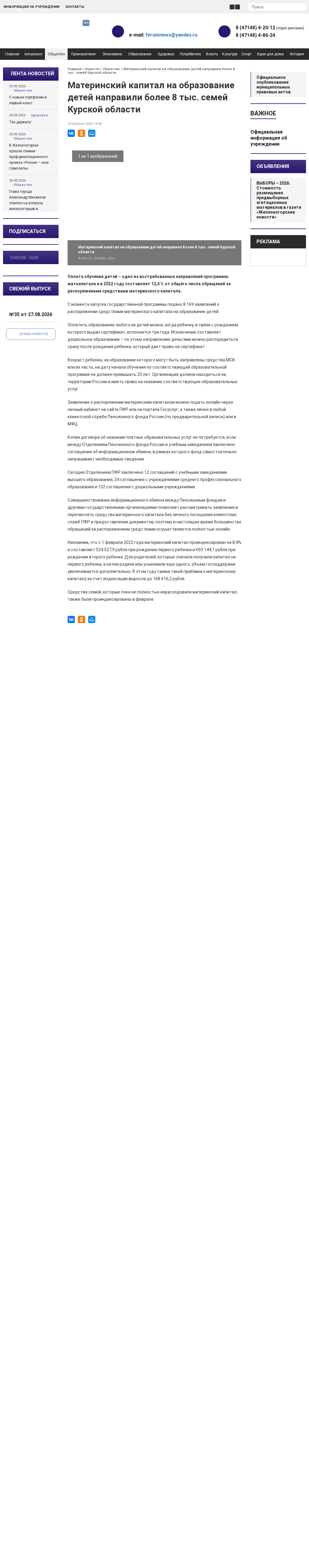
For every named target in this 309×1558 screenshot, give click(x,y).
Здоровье (166, 54)
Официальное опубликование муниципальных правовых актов (273, 84)
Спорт (246, 54)
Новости (92, 69)
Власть (212, 54)
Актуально (33, 54)
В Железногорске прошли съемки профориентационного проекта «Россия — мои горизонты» (29, 156)
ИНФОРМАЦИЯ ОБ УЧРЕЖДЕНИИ (31, 7)
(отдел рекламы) (270, 28)
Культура (229, 54)
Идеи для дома (270, 54)
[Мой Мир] (91, 133)
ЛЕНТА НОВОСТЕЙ (32, 73)
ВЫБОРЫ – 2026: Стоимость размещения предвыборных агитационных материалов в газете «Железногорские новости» (278, 200)
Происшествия (83, 54)
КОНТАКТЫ (74, 7)
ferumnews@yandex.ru (171, 35)
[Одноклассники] (81, 133)
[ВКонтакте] (71, 133)
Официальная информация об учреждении (268, 138)
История (297, 54)
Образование (139, 54)
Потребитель (190, 54)
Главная (12, 54)
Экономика (112, 54)
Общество (56, 54)
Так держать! (20, 122)
